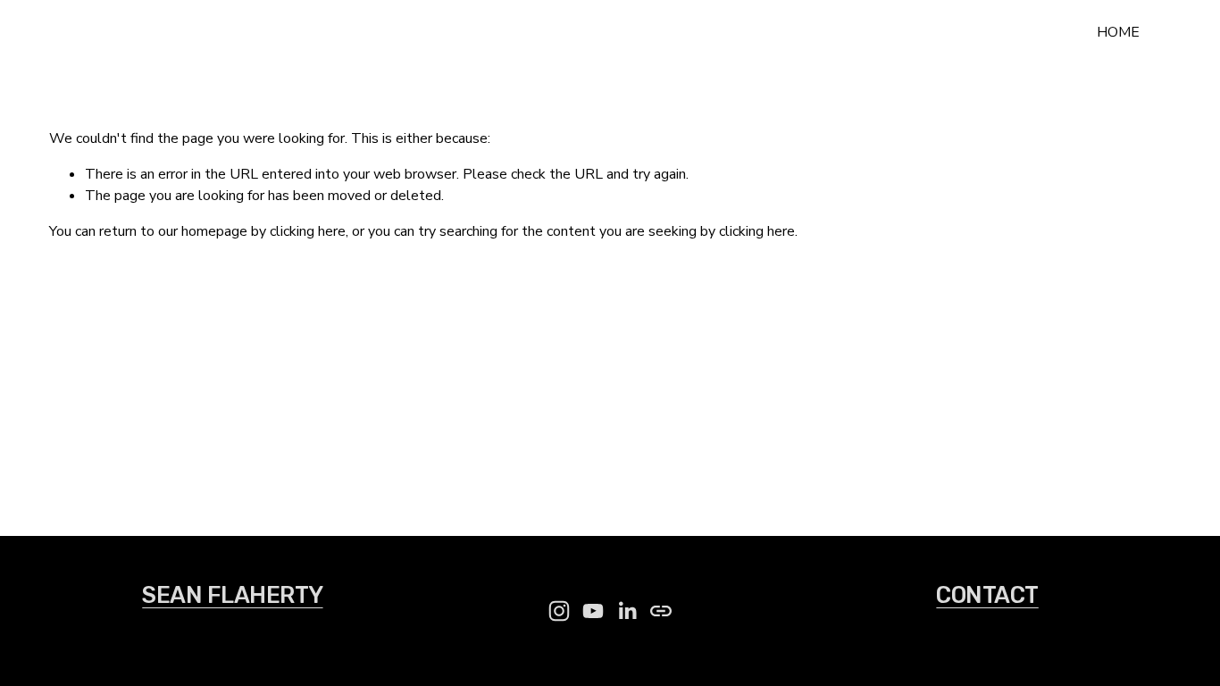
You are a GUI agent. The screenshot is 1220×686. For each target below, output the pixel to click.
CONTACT (987, 594)
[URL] (661, 611)
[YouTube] (593, 611)
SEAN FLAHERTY (134, 33)
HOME (1118, 32)
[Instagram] (559, 611)
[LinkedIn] (627, 611)
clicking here (308, 231)
